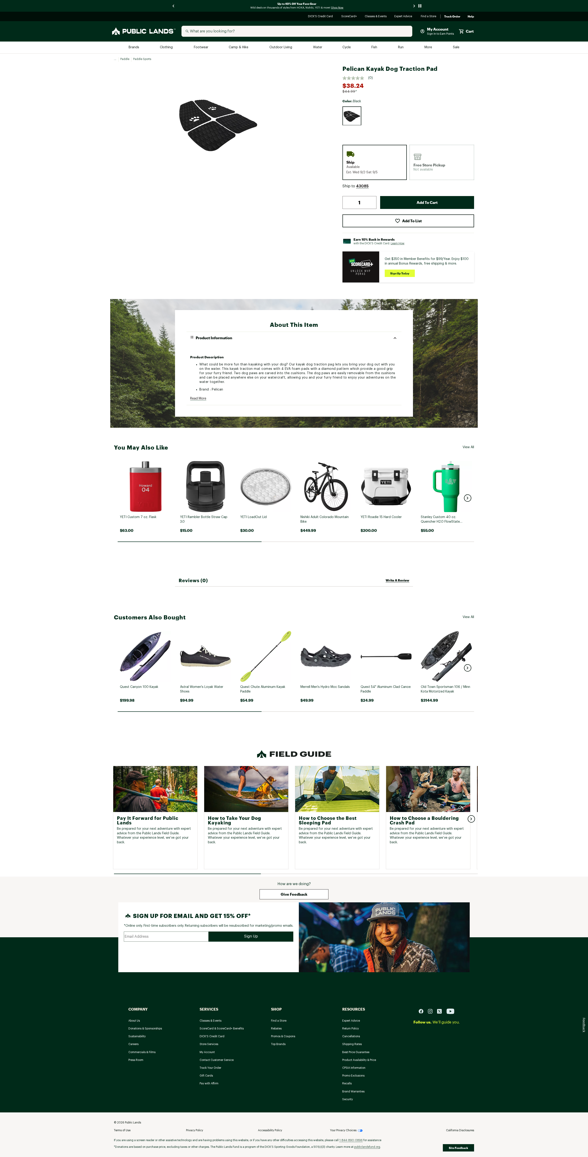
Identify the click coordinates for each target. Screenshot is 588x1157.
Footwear (201, 47)
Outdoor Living (281, 47)
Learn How (397, 243)
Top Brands (278, 1044)
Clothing (167, 47)
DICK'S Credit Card (321, 16)
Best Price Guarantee (355, 1052)
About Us (134, 1020)
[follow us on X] (441, 1010)
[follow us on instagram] (432, 1010)
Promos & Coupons (283, 1036)
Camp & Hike (239, 47)
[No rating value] (355, 78)
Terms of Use (122, 1130)
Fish (374, 47)
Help (471, 16)
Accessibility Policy (270, 1130)
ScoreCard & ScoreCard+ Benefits (222, 1028)
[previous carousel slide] (173, 6)
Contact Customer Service (217, 1060)
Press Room (135, 1060)
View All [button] (468, 447)
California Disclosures (460, 1130)
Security (347, 1099)
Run (401, 47)
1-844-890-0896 (351, 1140)
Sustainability (137, 1036)
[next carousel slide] (414, 6)
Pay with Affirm (209, 1083)
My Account (207, 1052)
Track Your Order (210, 1067)
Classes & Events (376, 16)
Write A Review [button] (397, 580)
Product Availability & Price (359, 1060)
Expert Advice (403, 16)
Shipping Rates (352, 1044)
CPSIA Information (353, 1067)
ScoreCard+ (349, 16)
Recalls (347, 1083)
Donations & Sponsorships (145, 1028)
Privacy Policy (194, 1130)
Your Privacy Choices (343, 1130)
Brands (134, 47)
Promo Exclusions (353, 1075)
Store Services (209, 1044)
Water (317, 47)
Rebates (276, 1028)
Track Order (452, 16)
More (428, 47)
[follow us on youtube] (450, 1010)
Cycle (346, 47)
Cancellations (351, 1036)
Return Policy (350, 1028)
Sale (456, 47)
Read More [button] (198, 398)
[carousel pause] (420, 6)
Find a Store (429, 16)
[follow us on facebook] (422, 1010)
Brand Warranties (353, 1091)
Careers (133, 1044)
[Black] (351, 116)
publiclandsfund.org (367, 1147)
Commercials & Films (141, 1052)
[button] (362, 186)
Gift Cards (206, 1075)
